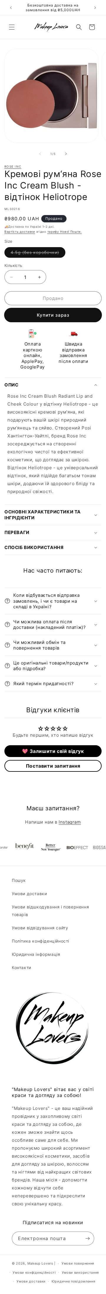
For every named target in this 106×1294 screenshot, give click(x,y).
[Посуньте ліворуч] (40, 153)
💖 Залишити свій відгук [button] (53, 751)
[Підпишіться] (87, 1238)
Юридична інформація (36, 954)
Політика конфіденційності (40, 940)
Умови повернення (78, 1263)
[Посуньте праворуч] (65, 153)
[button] (11, 27)
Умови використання (80, 1272)
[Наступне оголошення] (95, 7)
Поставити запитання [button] (53, 766)
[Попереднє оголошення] (10, 7)
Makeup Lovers (40, 1263)
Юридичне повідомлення (73, 1281)
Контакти (21, 967)
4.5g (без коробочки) (38, 253)
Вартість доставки (19, 231)
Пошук (19, 880)
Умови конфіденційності (34, 1272)
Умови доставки (29, 893)
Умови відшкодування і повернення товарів (50, 910)
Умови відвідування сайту (40, 927)
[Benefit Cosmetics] (17, 847)
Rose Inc (12, 166)
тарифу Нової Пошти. (64, 231)
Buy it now (53, 315)
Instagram (70, 822)
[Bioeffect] (70, 847)
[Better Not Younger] (44, 847)
